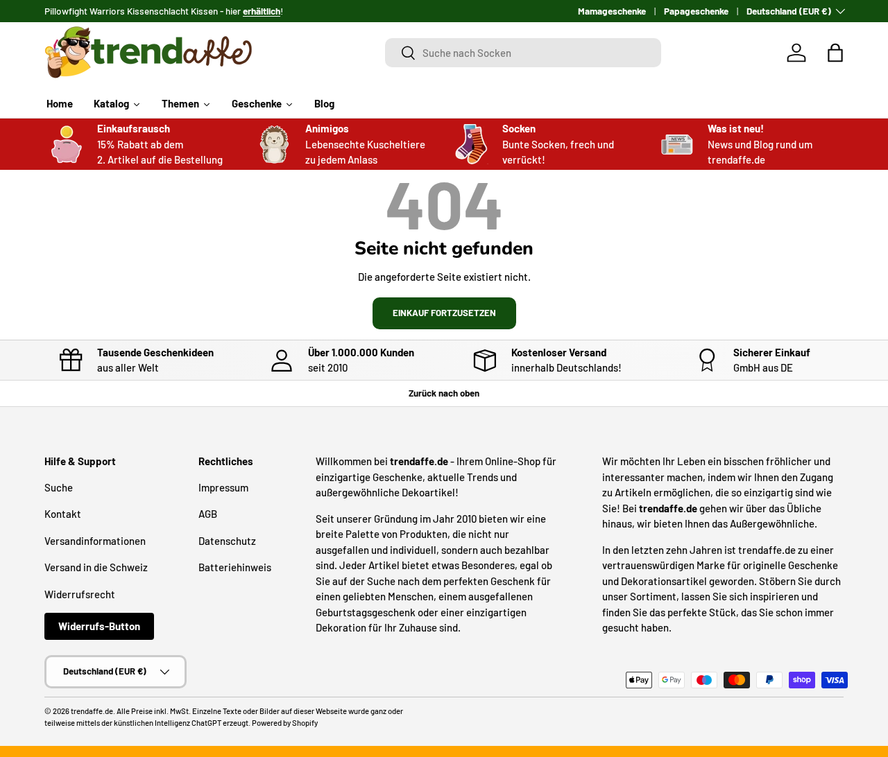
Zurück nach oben (444, 393)
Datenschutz (227, 540)
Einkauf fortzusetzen (444, 312)
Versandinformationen (95, 540)
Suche (58, 487)
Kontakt (62, 513)
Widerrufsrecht (79, 594)
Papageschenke (696, 11)
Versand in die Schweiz (96, 567)
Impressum (223, 487)
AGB (207, 513)
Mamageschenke (612, 11)
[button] (835, 52)
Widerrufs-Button (99, 626)
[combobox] (523, 52)
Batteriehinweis (234, 567)
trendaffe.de (92, 710)
